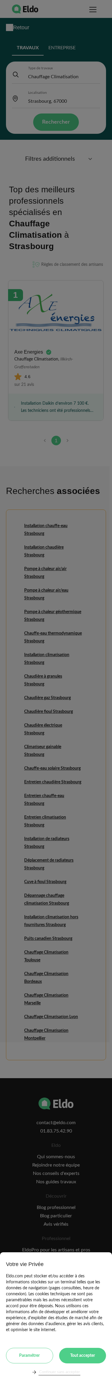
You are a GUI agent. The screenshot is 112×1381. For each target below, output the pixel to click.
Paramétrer (29, 1356)
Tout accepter (82, 1356)
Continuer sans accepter (59, 1372)
